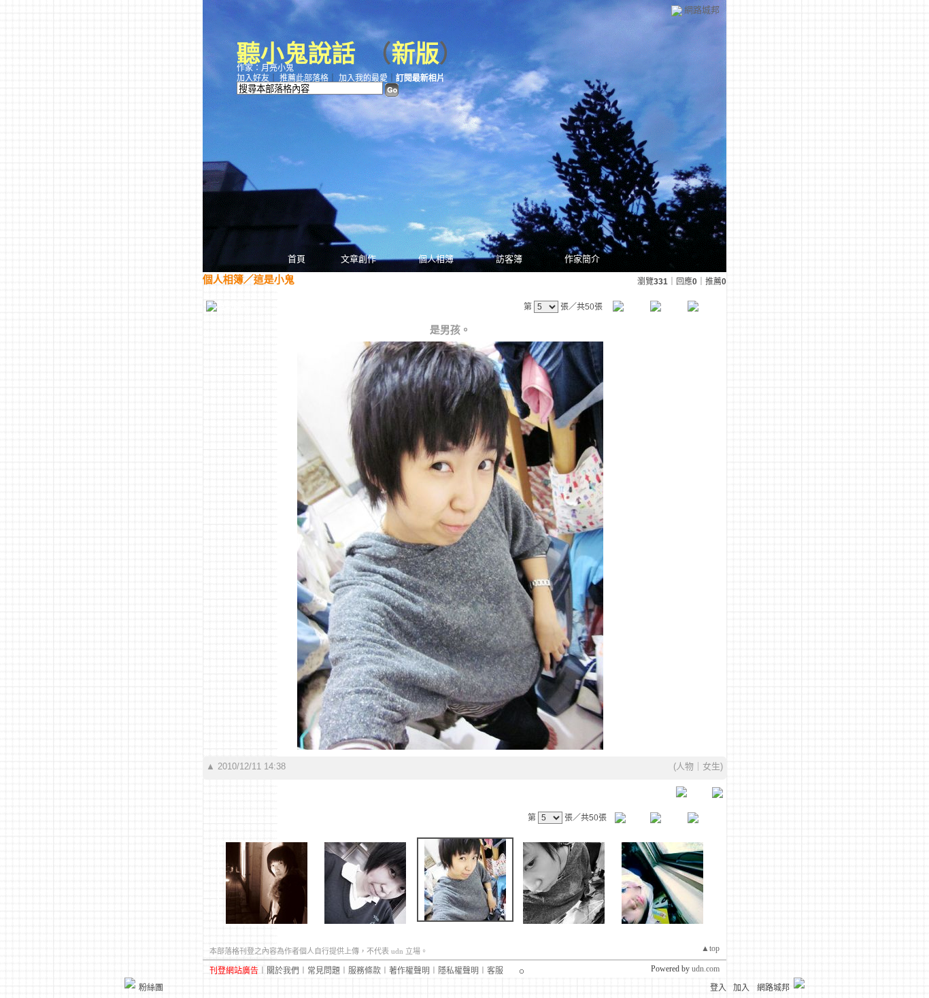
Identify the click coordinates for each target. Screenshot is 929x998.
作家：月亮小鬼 (265, 68)
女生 (711, 766)
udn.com (706, 969)
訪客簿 (509, 259)
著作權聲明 (409, 971)
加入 (741, 988)
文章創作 (358, 259)
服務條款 (364, 971)
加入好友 (253, 78)
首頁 (296, 259)
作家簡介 (582, 259)
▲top (710, 948)
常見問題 (323, 971)
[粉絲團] (129, 983)
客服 (495, 971)
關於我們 (283, 971)
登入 (718, 988)
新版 (415, 54)
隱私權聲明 (458, 971)
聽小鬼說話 (296, 54)
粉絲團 (151, 988)
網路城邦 (702, 10)
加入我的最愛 (363, 78)
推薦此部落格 (304, 78)
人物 (685, 766)
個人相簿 (436, 259)
